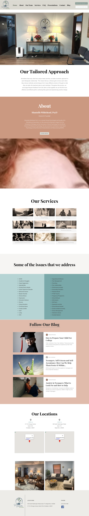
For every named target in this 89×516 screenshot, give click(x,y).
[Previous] (7, 38)
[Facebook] (62, 507)
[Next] (81, 38)
